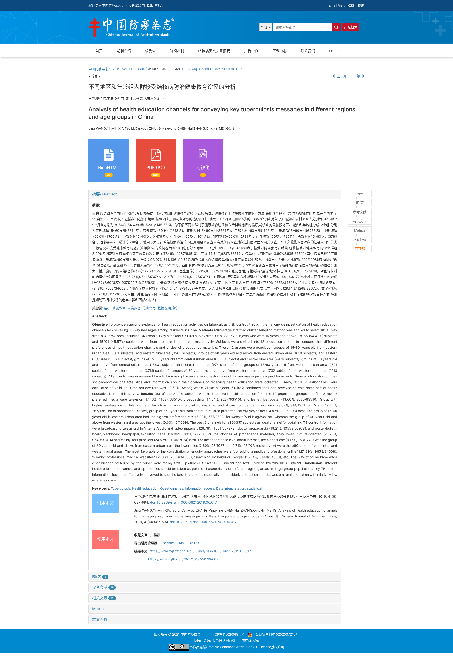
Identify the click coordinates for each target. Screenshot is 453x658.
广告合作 (251, 51)
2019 (116, 69)
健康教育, (119, 308)
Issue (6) (143, 69)
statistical (254, 488)
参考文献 (103, 587)
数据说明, (165, 308)
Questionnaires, (172, 488)
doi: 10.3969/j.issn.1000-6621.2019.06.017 (183, 502)
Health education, (146, 488)
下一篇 (355, 76)
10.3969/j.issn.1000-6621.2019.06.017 (212, 69)
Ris (181, 543)
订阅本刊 (177, 51)
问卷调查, (135, 308)
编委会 (150, 51)
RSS (351, 5)
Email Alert (337, 5)
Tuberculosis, (121, 488)
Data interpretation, (231, 488)
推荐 (157, 535)
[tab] (215, 194)
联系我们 (308, 51)
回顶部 (360, 249)
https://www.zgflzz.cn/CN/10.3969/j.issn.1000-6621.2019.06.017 (200, 551)
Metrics (99, 608)
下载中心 (280, 51)
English (335, 51)
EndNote (167, 543)
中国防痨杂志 (98, 69)
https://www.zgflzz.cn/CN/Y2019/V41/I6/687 (183, 559)
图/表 (99, 576)
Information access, (200, 488)
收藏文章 (140, 535)
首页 (99, 51)
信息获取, (150, 308)
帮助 (361, 5)
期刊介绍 (124, 51)
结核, (108, 308)
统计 (176, 308)
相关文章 (103, 598)
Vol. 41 (127, 69)
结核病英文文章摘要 (214, 51)
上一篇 (341, 76)
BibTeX (194, 543)
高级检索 (350, 27)
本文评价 (99, 619)
